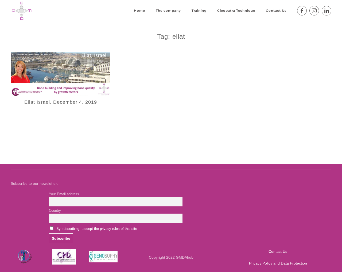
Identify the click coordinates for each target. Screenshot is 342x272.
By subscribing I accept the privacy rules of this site (96, 229)
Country (55, 211)
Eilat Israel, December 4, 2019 (60, 102)
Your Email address (64, 194)
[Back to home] (21, 10)
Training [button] (199, 11)
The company (168, 11)
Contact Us (276, 11)
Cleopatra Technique (236, 11)
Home (139, 11)
